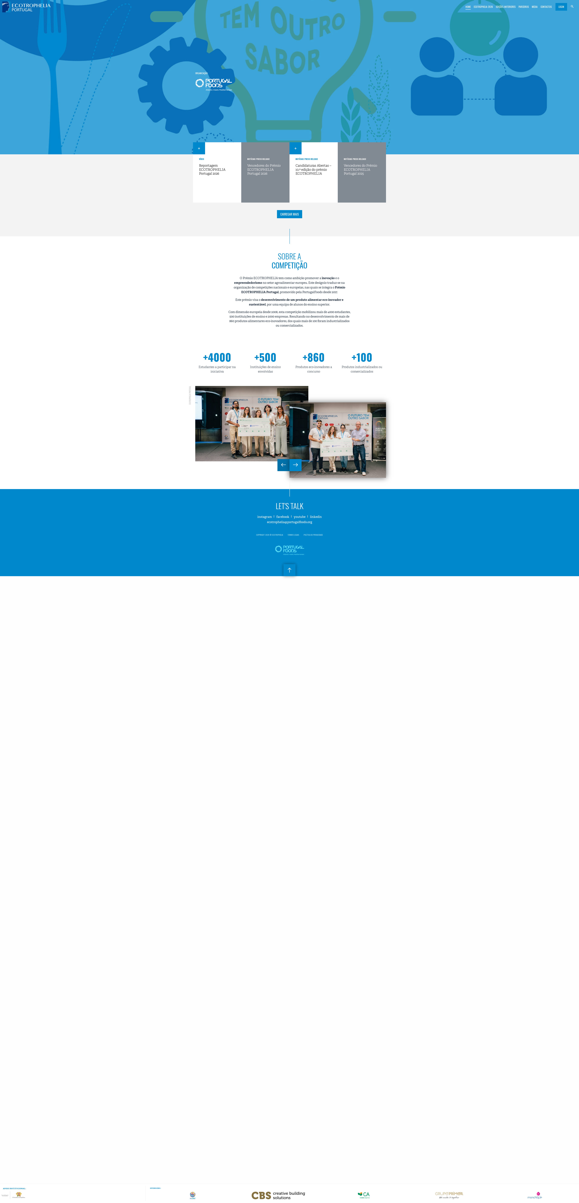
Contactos (546, 7)
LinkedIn (316, 517)
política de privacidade (313, 535)
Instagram (264, 517)
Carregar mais (289, 214)
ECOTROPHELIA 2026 (483, 7)
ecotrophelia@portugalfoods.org (289, 522)
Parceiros (524, 7)
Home (468, 7)
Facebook (282, 517)
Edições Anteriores (506, 7)
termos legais (293, 535)
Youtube (299, 517)
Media (535, 7)
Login (561, 7)
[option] (251, 423)
